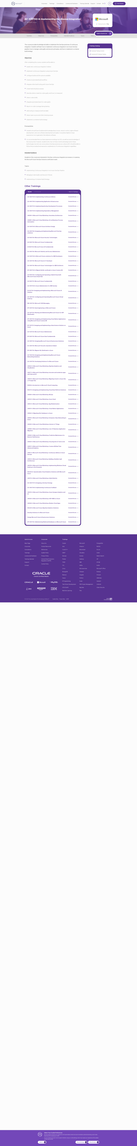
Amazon (81, 546)
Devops (64, 556)
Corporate (44, 3)
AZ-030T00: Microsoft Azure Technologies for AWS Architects (45, 265)
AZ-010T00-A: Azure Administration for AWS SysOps (42, 285)
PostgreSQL (100, 543)
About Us (43, 543)
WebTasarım (106, 599)
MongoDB (65, 571)
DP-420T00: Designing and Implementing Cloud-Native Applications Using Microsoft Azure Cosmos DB (46, 319)
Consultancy (60, 3)
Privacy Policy (45, 556)
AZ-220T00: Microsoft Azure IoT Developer (39, 260)
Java (63, 546)
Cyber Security (101, 587)
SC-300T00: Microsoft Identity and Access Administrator (43, 251)
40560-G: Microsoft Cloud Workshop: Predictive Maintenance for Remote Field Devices (46, 436)
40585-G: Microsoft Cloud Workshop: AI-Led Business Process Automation (45, 221)
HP (97, 559)
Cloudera (81, 552)
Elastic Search (100, 556)
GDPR (67, 599)
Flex (80, 590)
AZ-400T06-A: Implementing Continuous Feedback (42, 487)
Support (93, 3)
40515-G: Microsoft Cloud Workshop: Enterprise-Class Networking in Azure (46, 418)
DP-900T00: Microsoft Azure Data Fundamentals (41, 336)
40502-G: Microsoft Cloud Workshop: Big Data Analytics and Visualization (44, 367)
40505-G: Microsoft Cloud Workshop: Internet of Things (43, 424)
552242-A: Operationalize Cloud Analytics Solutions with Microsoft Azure (46, 472)
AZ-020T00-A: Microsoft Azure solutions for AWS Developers (44, 256)
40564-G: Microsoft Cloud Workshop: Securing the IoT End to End (46, 441)
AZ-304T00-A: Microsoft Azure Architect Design (41, 226)
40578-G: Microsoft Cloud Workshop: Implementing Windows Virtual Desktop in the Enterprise (46, 466)
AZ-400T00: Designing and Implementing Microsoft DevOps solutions (44, 232)
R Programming (66, 581)
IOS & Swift (65, 587)
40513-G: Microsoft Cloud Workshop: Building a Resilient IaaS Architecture (44, 460)
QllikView (99, 578)
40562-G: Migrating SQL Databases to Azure (39, 413)
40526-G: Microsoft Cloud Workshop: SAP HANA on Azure (43, 498)
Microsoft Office (101, 568)
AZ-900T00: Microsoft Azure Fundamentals (39, 242)
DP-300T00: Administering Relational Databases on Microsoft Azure (46, 522)
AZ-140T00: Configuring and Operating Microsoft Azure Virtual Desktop (45, 297)
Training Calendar (84, 3)
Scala (80, 581)
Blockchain (82, 549)
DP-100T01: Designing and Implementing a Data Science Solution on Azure (46, 326)
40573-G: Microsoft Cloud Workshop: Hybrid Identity (42, 478)
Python (81, 578)
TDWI (63, 562)
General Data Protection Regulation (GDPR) (47, 560)
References (44, 549)
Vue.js (64, 578)
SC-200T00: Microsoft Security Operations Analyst (42, 345)
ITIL (63, 565)
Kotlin (98, 565)
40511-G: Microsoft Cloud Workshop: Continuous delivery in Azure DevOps (46, 453)
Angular (81, 574)
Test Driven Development (69, 584)
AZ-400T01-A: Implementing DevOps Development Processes (44, 206)
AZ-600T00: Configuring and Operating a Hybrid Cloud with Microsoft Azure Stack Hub (44, 275)
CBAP (63, 552)
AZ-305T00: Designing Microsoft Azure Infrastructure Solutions (45, 341)
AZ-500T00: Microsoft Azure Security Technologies (42, 237)
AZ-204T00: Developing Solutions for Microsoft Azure (42, 361)
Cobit (98, 552)
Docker (81, 556)
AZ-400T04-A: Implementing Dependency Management (43, 210)
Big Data (81, 587)
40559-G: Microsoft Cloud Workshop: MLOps (40, 394)
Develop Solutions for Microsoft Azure (38, 512)
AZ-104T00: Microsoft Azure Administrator (39, 331)
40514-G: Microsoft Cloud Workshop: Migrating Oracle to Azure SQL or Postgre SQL (46, 379)
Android (99, 584)
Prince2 (99, 574)
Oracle (64, 543)
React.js (64, 574)
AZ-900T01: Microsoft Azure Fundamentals (39, 281)
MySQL (98, 546)
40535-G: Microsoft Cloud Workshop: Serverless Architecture (44, 215)
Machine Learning (67, 590)
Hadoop (81, 559)
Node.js (99, 571)
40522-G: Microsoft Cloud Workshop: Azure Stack (41, 399)
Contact (99, 3)
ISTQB (98, 562)
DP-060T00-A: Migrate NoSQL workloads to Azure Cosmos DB (45, 270)
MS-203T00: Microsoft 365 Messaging (38, 303)
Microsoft (29, 22)
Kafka (80, 565)
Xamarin (99, 581)
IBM (80, 562)
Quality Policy (45, 552)
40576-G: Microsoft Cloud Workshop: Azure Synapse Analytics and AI (46, 493)
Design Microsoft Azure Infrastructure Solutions (41, 517)
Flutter (64, 559)
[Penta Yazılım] (111, 599)
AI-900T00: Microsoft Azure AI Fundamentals (40, 246)
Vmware (81, 571)
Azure (34, 22)
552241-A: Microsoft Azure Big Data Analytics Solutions (43, 508)
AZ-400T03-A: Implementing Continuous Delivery (41, 196)
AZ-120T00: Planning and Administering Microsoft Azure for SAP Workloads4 (45, 313)
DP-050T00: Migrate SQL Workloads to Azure (40, 350)
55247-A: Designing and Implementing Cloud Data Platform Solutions (46, 390)
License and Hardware (71, 3)
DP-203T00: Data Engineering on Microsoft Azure (41, 308)
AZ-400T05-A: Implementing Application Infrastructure (43, 201)
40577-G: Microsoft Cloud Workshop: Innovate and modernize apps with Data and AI (46, 373)
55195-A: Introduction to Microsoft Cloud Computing (42, 385)
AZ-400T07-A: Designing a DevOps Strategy (39, 483)
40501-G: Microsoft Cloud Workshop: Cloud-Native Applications (45, 408)
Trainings (51, 3)
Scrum (98, 549)
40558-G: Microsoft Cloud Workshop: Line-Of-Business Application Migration (46, 429)
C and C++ (65, 549)
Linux (63, 568)
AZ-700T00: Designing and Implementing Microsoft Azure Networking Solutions (43, 356)
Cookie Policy (45, 564)
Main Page (27, 543)
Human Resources (46, 546)
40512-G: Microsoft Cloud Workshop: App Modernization (43, 404)
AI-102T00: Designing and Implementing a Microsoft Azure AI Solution (44, 291)
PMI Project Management (86, 584)
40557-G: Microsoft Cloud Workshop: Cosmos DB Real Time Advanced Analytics (44, 447)
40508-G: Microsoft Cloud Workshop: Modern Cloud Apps (43, 503)
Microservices (83, 568)
